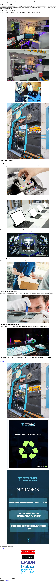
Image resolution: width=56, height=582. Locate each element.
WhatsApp (14, 576)
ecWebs (7, 580)
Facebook (10, 576)
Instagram (2, 361)
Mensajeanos (2, 576)
